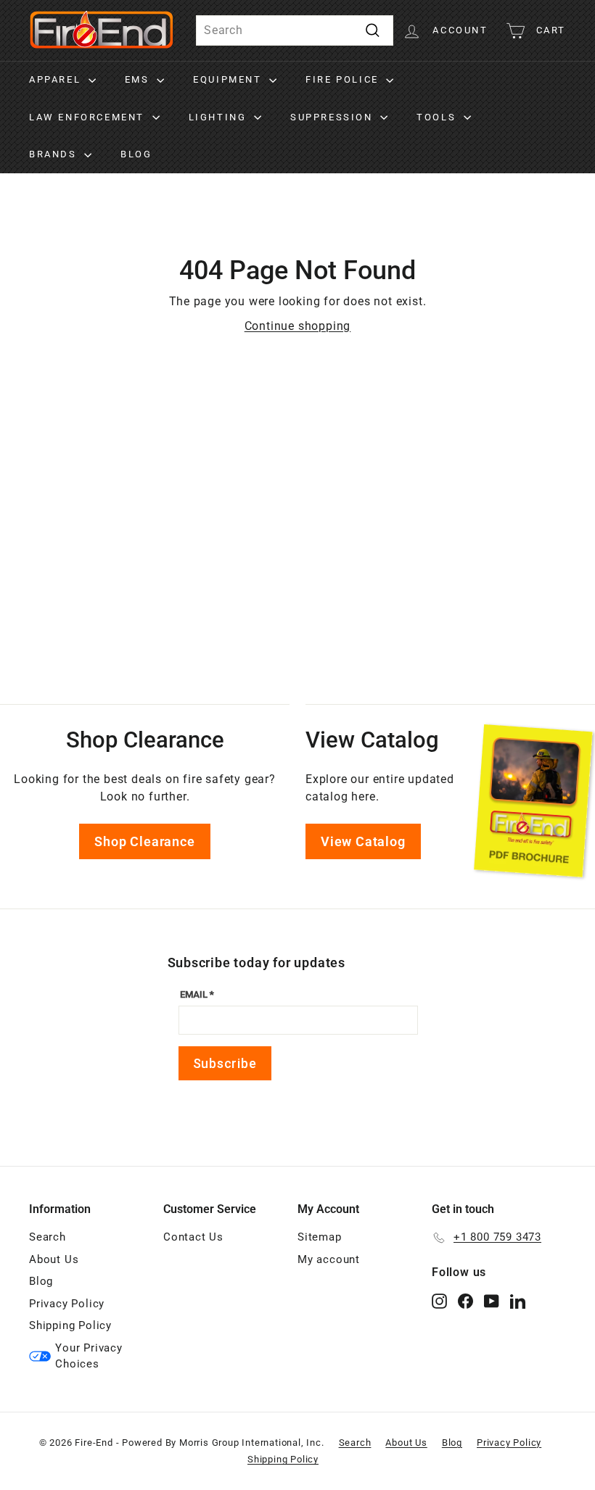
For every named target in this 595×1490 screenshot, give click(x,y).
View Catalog (363, 841)
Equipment (229, 79)
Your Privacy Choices (89, 1356)
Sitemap (320, 1236)
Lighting (219, 117)
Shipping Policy (70, 1325)
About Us (53, 1259)
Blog (136, 154)
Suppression (333, 117)
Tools (438, 117)
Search (47, 1236)
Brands (55, 154)
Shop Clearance (144, 841)
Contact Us (193, 1236)
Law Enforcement (89, 117)
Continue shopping (298, 326)
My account (329, 1259)
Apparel (57, 79)
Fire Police (343, 79)
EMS (139, 79)
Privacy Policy (66, 1303)
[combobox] (294, 30)
